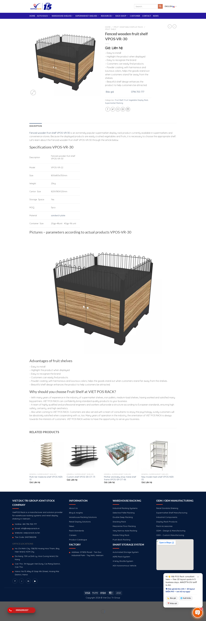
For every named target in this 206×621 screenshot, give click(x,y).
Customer (135, 16)
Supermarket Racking (114, 103)
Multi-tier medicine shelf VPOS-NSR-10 (46, 478)
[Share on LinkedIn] (128, 109)
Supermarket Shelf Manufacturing (171, 512)
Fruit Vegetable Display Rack (128, 27)
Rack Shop (120, 16)
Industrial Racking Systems (125, 508)
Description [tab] (35, 126)
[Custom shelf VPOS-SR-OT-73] (84, 454)
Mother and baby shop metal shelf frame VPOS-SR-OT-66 (120, 478)
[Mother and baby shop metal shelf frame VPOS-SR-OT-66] (121, 454)
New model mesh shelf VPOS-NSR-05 (157, 478)
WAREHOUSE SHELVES (61, 16)
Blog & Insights (76, 512)
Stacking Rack (119, 521)
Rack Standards (76, 530)
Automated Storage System (126, 552)
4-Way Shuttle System (123, 561)
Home (32, 16)
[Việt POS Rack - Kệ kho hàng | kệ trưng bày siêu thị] (41, 6)
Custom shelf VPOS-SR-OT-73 (81, 477)
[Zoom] (33, 92)
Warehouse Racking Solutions (83, 517)
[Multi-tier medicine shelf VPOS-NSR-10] (46, 454)
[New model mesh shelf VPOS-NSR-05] (158, 454)
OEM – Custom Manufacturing (170, 535)
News (155, 16)
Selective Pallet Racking (124, 512)
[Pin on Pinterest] (123, 109)
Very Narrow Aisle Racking (125, 530)
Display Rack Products (166, 521)
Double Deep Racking (123, 517)
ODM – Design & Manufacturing (170, 530)
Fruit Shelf (110, 29)
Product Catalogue (78, 539)
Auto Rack (42, 16)
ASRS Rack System (121, 556)
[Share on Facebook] (107, 109)
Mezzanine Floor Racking (124, 526)
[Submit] (160, 6)
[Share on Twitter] (112, 109)
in (28, 581)
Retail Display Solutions (80, 521)
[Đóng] (198, 577)
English (169, 6)
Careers (72, 535)
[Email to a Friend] (117, 109)
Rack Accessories (164, 526)
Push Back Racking (121, 539)
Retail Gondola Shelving (167, 508)
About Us (73, 508)
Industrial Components (166, 517)
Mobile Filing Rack (121, 535)
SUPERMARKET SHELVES (86, 16)
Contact (146, 16)
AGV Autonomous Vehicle (124, 565)
